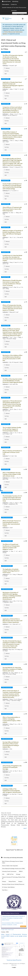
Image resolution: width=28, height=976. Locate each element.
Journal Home (7, 1)
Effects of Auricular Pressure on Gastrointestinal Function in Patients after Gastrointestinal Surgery (12, 523)
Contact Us (14, 4)
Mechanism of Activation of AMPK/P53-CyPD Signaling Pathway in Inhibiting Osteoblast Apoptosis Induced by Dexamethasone (12, 596)
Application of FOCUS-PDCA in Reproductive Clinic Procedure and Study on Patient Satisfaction (12, 620)
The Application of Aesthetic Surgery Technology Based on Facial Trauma (11, 570)
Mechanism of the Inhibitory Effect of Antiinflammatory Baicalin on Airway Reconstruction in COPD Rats (12, 358)
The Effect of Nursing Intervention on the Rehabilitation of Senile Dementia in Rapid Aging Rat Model (13, 380)
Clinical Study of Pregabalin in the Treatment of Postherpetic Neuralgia (12, 767)
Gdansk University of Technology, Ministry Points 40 (13, 878)
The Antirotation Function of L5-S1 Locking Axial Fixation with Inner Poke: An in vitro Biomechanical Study (12, 498)
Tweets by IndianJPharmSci (14, 960)
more (25, 828)
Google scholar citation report (7, 929)
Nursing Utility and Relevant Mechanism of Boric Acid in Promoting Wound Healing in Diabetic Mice (11, 744)
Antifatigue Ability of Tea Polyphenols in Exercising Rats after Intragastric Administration (12, 790)
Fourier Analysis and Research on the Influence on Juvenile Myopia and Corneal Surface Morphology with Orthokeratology (12, 186)
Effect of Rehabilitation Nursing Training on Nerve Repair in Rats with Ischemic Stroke (12, 474)
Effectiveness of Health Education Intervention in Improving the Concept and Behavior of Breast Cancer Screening (12, 283)
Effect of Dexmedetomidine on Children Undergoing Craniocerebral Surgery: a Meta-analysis (12, 719)
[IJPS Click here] (14, 950)
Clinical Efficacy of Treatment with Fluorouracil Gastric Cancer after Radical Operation (12, 209)
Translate (22, 14)
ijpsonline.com (16, 963)
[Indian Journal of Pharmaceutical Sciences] (6, 18)
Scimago (18, 874)
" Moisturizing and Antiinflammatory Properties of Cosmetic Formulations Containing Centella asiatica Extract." (13, 918)
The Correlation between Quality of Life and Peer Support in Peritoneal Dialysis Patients (12, 429)
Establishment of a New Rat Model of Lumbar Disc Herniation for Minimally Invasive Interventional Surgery (12, 258)
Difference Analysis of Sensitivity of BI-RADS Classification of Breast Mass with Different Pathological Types (13, 233)
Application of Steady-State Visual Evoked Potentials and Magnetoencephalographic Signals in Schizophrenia (13, 84)
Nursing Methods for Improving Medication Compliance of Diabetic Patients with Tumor (12, 669)
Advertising (15, 1)
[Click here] (14, 967)
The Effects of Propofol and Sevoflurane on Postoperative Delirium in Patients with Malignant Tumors (11, 547)
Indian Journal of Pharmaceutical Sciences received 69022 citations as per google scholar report (14, 936)
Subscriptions (5, 4)
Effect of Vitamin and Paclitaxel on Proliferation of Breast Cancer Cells (12, 452)
